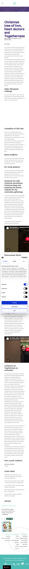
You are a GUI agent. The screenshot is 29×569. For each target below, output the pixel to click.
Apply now (8, 536)
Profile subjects (24, 540)
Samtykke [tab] (5, 261)
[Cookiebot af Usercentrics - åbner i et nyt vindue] (21, 257)
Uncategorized (14, 38)
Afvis (14, 310)
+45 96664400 (5, 514)
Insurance (17, 546)
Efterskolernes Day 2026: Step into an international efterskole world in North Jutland (13, 476)
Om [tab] (23, 261)
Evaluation (17, 542)
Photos (17, 536)
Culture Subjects (24, 542)
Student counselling (23, 546)
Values (17, 538)
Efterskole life (7, 540)
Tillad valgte (14, 306)
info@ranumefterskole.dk (7, 512)
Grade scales (24, 544)
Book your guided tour (6, 538)
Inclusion (17, 548)
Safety (17, 544)
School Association (15, 540)
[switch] (25, 288)
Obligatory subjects (23, 538)
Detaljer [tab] (14, 261)
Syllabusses (25, 536)
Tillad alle (14, 302)
